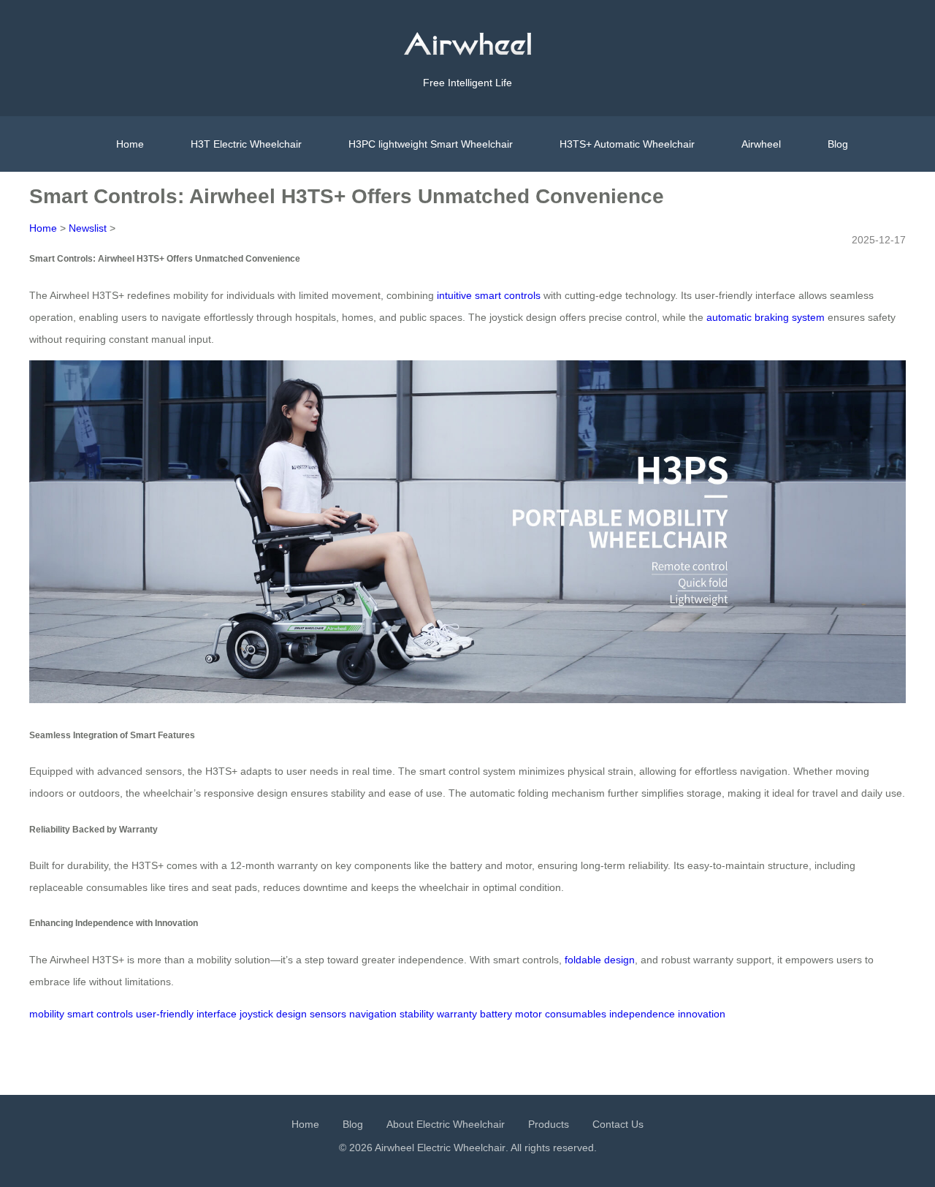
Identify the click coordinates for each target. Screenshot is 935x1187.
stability (417, 1014)
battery (496, 1014)
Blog (838, 144)
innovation (701, 1014)
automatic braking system (765, 317)
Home (130, 144)
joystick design (273, 1014)
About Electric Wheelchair (445, 1124)
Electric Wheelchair (461, 1147)
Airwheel (761, 144)
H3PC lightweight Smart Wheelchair (430, 144)
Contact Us (618, 1124)
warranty (457, 1014)
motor (528, 1014)
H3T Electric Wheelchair (246, 144)
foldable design (600, 960)
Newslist (88, 228)
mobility (46, 1014)
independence (642, 1014)
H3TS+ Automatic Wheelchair (627, 144)
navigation (373, 1014)
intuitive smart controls (489, 295)
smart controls (100, 1014)
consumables (575, 1014)
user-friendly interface (186, 1014)
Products (548, 1124)
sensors (328, 1014)
